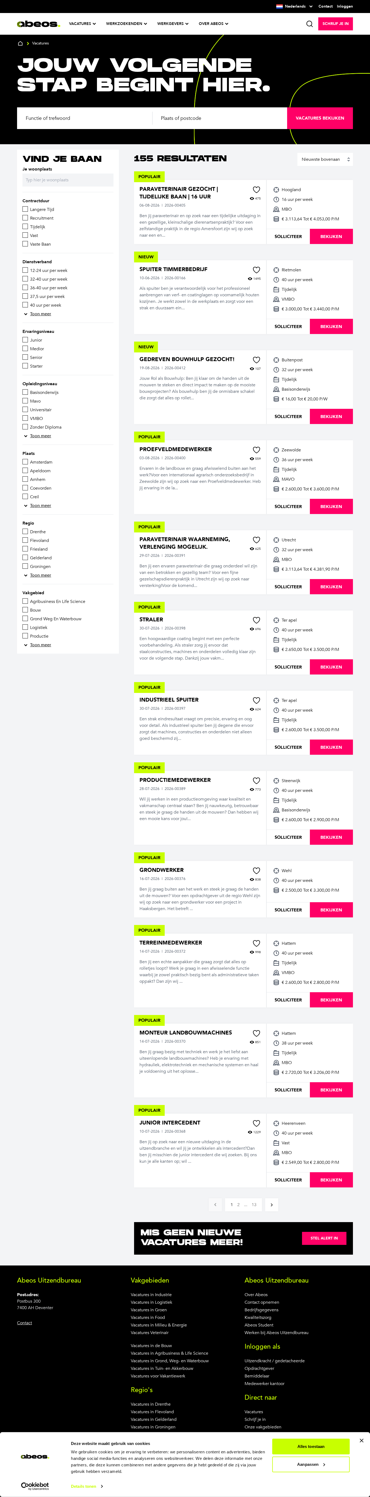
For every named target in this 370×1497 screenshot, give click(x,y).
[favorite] (256, 189)
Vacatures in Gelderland (154, 1419)
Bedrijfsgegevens (261, 1310)
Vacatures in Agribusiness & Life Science (169, 1353)
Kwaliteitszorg (258, 1318)
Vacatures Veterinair (149, 1333)
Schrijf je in (255, 1419)
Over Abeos (256, 1295)
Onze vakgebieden (263, 1427)
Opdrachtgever (259, 1368)
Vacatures (254, 1412)
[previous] (215, 1204)
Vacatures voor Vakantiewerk (158, 1376)
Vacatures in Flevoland (152, 1412)
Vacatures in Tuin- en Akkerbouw (162, 1368)
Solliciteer (288, 237)
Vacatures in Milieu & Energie (159, 1325)
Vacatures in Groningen (153, 1427)
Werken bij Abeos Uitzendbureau (277, 1333)
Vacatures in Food (148, 1318)
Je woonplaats (37, 169)
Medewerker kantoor (264, 1384)
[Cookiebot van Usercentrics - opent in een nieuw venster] (35, 1486)
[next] (271, 1204)
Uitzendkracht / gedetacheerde (275, 1361)
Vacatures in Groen (149, 1310)
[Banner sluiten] (361, 1441)
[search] (309, 23)
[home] (20, 43)
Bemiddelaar (257, 1376)
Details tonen (83, 1486)
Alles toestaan (310, 1446)
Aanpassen (308, 1464)
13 (254, 1205)
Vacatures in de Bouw (151, 1346)
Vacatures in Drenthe (151, 1404)
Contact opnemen (262, 1302)
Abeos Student (259, 1325)
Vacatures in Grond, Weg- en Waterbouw (170, 1361)
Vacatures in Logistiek (151, 1302)
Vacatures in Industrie (151, 1295)
